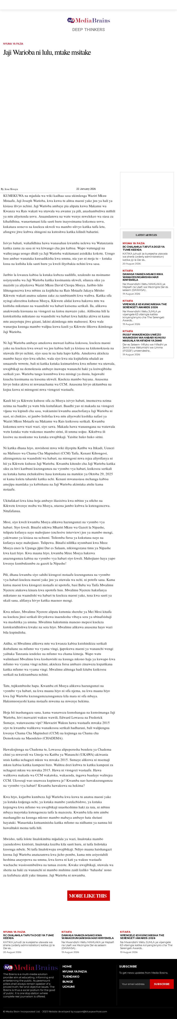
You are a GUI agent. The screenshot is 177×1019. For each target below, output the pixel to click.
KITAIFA (128, 271)
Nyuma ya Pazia (13, 44)
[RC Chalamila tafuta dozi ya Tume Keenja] (30, 916)
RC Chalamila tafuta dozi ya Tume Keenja (144, 248)
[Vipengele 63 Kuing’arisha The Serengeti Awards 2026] (147, 916)
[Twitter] (22, 1002)
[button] (169, 4)
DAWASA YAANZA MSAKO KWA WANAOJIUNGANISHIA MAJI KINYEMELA (143, 277)
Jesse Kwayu (11, 188)
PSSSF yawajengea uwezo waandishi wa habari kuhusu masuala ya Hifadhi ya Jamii (144, 337)
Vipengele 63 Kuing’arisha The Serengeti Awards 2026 (145, 306)
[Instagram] (10, 1002)
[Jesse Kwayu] (9, 178)
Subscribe (162, 984)
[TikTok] (16, 1002)
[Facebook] (4, 1002)
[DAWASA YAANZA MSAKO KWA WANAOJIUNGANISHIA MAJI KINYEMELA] (88, 916)
